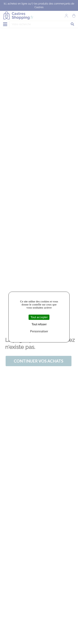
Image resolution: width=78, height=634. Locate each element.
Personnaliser (39, 331)
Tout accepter (39, 317)
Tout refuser (39, 324)
